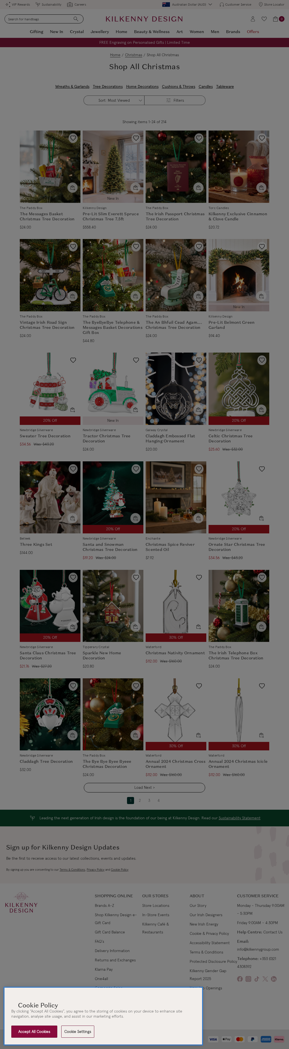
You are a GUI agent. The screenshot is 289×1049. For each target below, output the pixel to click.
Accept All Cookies (34, 1031)
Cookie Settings (77, 1031)
